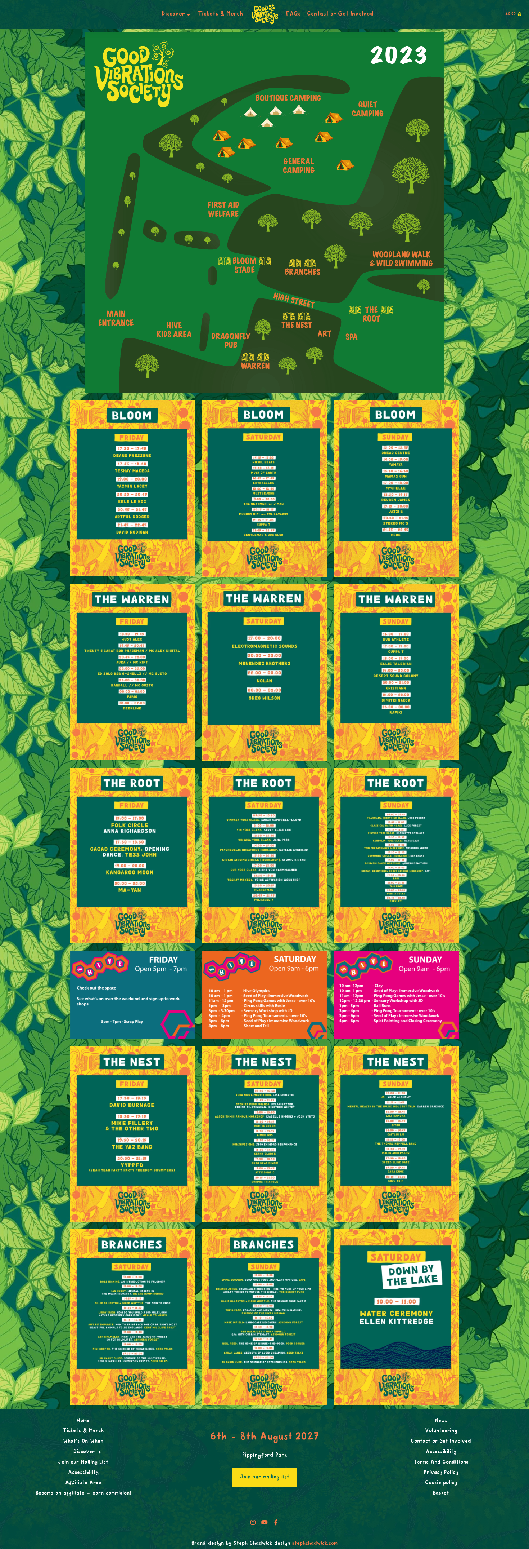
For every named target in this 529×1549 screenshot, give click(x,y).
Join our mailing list (264, 1477)
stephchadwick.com (315, 1543)
